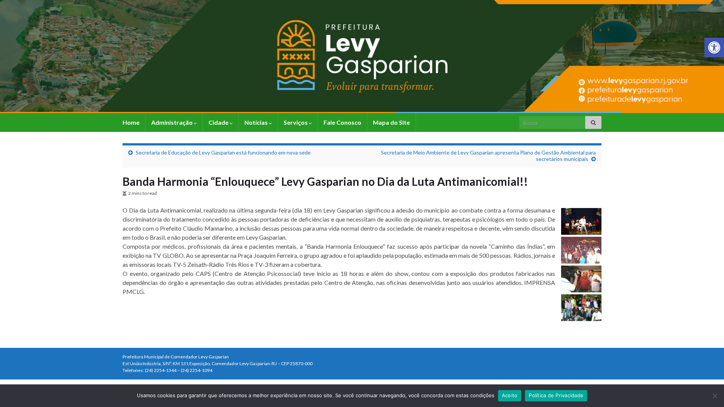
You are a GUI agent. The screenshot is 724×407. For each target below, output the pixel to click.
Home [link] (131, 122)
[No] (714, 395)
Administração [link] (172, 122)
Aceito (510, 395)
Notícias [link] (256, 122)
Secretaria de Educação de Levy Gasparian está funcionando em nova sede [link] (223, 152)
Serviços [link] (296, 122)
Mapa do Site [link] (391, 122)
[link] (714, 47)
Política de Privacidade (556, 395)
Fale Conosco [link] (342, 122)
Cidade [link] (219, 122)
